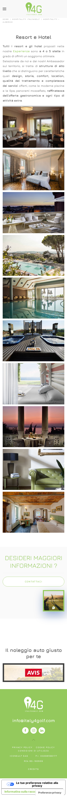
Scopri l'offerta (33, 672)
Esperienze (21, 51)
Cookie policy (45, 747)
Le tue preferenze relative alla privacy (37, 784)
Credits (33, 769)
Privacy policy (22, 747)
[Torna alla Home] (34, 9)
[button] (4, 9)
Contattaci (33, 581)
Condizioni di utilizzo (33, 751)
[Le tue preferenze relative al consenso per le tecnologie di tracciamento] (49, 792)
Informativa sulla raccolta (21, 791)
